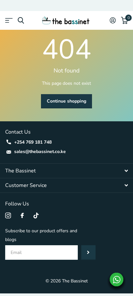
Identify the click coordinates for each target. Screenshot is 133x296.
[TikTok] (36, 215)
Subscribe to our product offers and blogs (41, 235)
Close (66, 171)
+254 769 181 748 (33, 142)
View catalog (9, 20)
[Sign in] (113, 20)
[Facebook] (22, 215)
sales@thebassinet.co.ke (40, 151)
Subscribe (88, 252)
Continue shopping (66, 101)
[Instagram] (8, 215)
